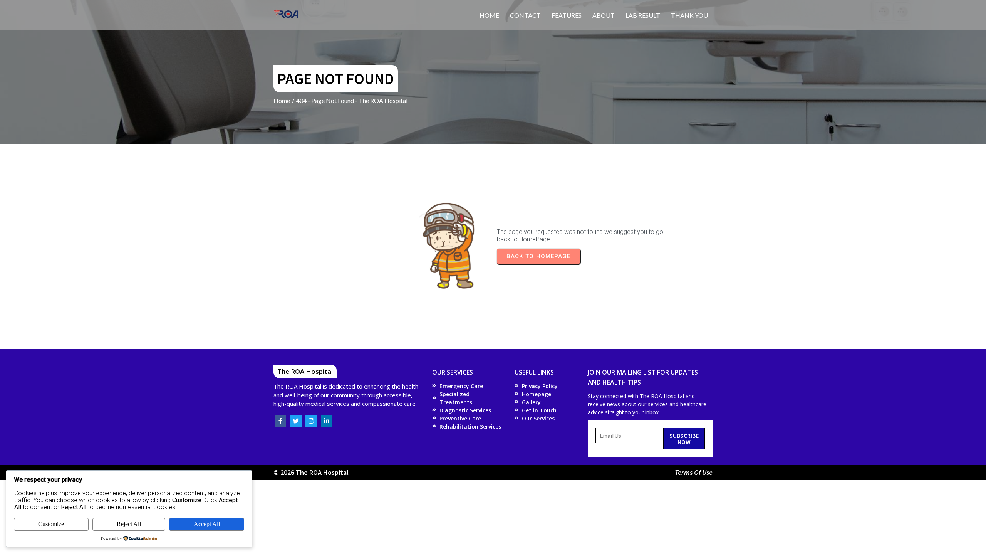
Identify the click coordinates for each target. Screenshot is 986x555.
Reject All (129, 524)
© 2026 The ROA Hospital (311, 472)
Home (281, 100)
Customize (51, 524)
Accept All (207, 524)
